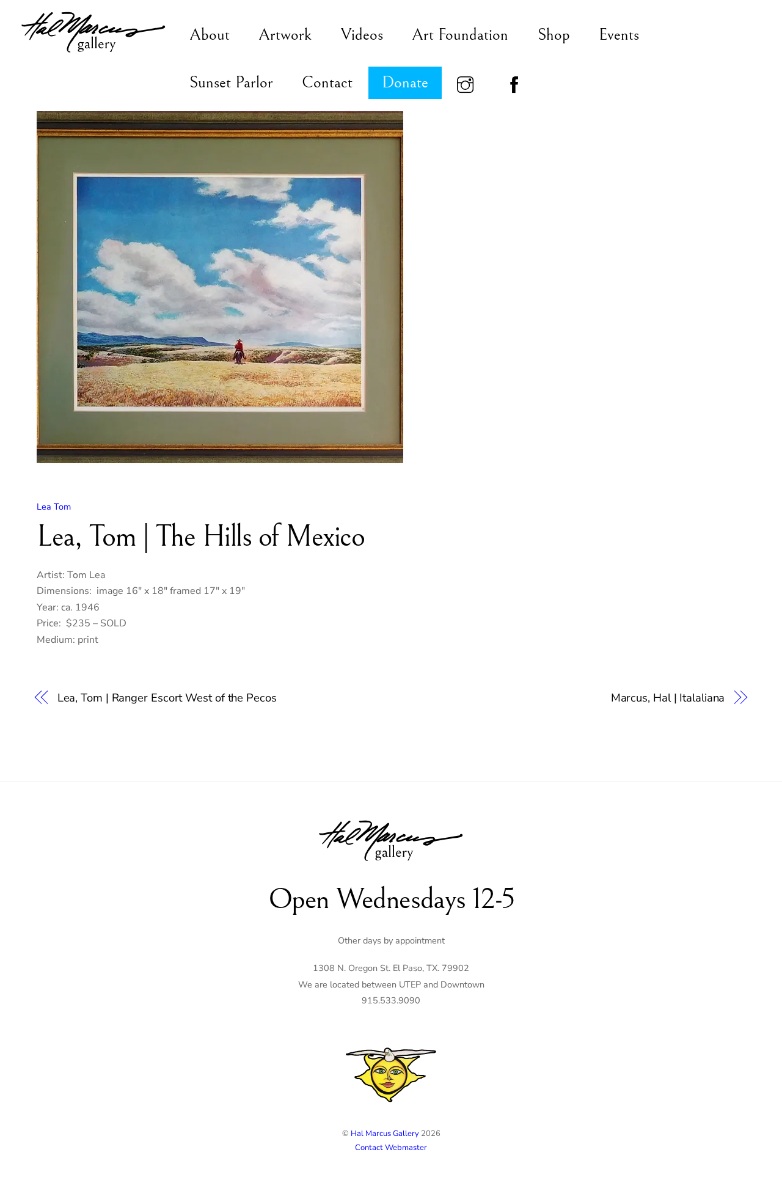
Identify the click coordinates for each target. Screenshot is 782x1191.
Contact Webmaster (391, 1147)
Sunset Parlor (231, 82)
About (209, 35)
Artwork (285, 35)
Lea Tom (54, 506)
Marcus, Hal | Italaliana (668, 697)
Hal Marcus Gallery (385, 1133)
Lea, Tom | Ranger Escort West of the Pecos (167, 697)
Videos (362, 35)
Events (619, 35)
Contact (327, 82)
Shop (554, 35)
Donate (405, 82)
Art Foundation (460, 35)
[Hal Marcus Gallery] (93, 54)
